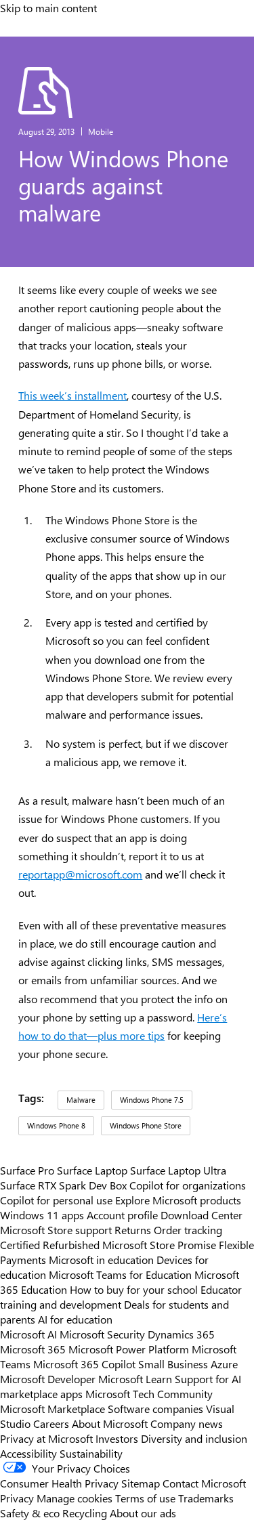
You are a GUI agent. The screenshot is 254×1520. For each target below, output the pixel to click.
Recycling (84, 1512)
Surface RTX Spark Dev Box (63, 1184)
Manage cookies (74, 1497)
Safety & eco (30, 1512)
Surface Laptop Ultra (178, 1169)
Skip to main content (48, 7)
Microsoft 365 (33, 1348)
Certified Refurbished (50, 1244)
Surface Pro (27, 1169)
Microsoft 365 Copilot (84, 1363)
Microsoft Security (102, 1333)
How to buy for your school (134, 1289)
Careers (51, 1423)
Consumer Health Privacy (59, 1482)
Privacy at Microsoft (46, 1438)
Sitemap (140, 1482)
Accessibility (28, 1452)
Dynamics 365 (181, 1333)
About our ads (143, 1512)
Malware (81, 1100)
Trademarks (206, 1497)
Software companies (155, 1408)
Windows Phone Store (146, 1125)
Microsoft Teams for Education (120, 1274)
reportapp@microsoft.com (80, 874)
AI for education (75, 1318)
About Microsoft (110, 1423)
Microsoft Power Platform (128, 1348)
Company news (186, 1423)
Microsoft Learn (135, 1378)
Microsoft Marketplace (52, 1408)
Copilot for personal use (56, 1199)
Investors (117, 1438)
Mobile (100, 131)
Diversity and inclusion (194, 1438)
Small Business (173, 1363)
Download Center (201, 1214)
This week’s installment (72, 395)
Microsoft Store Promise (159, 1244)
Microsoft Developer (48, 1378)
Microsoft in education (101, 1259)
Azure (224, 1363)
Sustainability (91, 1452)
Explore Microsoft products (178, 1199)
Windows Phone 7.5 (152, 1100)
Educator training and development (121, 1296)
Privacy (18, 1497)
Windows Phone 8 (56, 1125)
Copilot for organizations (187, 1184)
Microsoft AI (28, 1333)
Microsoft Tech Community (149, 1393)
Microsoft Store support (56, 1229)
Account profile (122, 1214)
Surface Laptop (92, 1169)
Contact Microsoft (204, 1482)
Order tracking (188, 1229)
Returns (132, 1229)
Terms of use (145, 1497)
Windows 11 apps (42, 1214)
